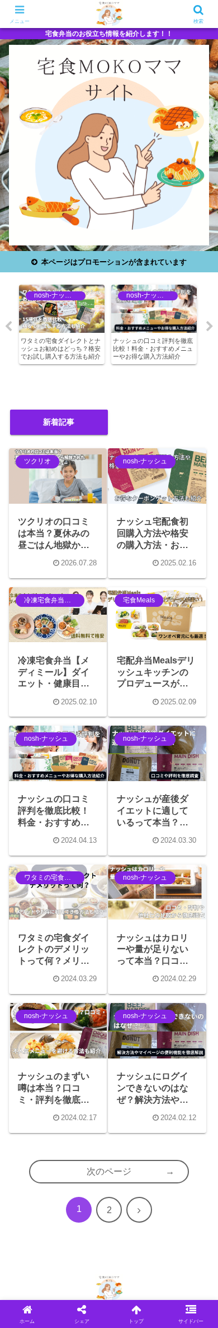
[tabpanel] (62, 324)
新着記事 (58, 421)
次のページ (109, 1171)
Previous (8, 326)
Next (209, 326)
